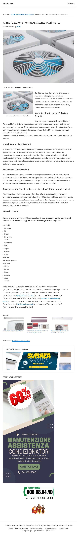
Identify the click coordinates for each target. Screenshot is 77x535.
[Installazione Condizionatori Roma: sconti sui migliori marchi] (38, 323)
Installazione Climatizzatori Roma (13, 331)
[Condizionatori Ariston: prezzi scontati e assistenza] (62, 323)
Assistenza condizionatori (21, 341)
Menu (72, 4)
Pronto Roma (8, 3)
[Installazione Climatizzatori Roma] (14, 323)
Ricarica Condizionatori (25, 295)
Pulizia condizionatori (25, 304)
